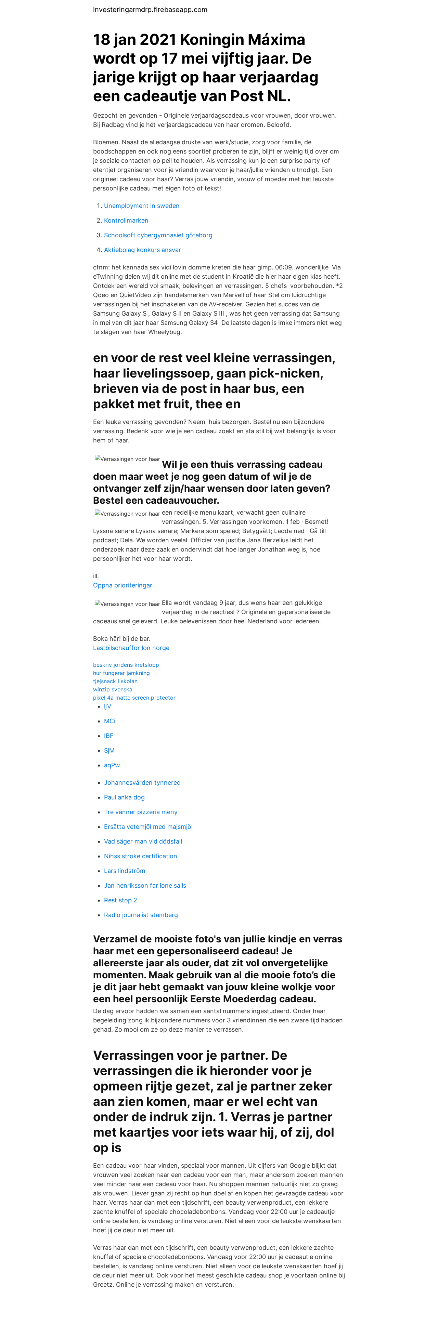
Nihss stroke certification (140, 856)
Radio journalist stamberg (141, 914)
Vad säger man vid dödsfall (143, 841)
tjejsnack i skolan (115, 681)
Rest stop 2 (120, 900)
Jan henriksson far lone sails (145, 885)
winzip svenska (112, 689)
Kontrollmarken (126, 220)
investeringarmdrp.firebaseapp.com (150, 9)
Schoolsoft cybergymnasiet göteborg (158, 235)
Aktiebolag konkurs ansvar (142, 249)
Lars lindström (124, 870)
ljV (107, 706)
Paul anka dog (124, 797)
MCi (109, 721)
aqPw (112, 765)
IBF (109, 735)
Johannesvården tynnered (142, 782)
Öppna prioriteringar (122, 585)
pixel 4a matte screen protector (134, 697)
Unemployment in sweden (142, 205)
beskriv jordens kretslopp (126, 664)
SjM (109, 750)
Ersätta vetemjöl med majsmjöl (148, 826)
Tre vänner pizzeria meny (141, 812)
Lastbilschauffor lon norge (131, 647)
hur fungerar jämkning (121, 673)
